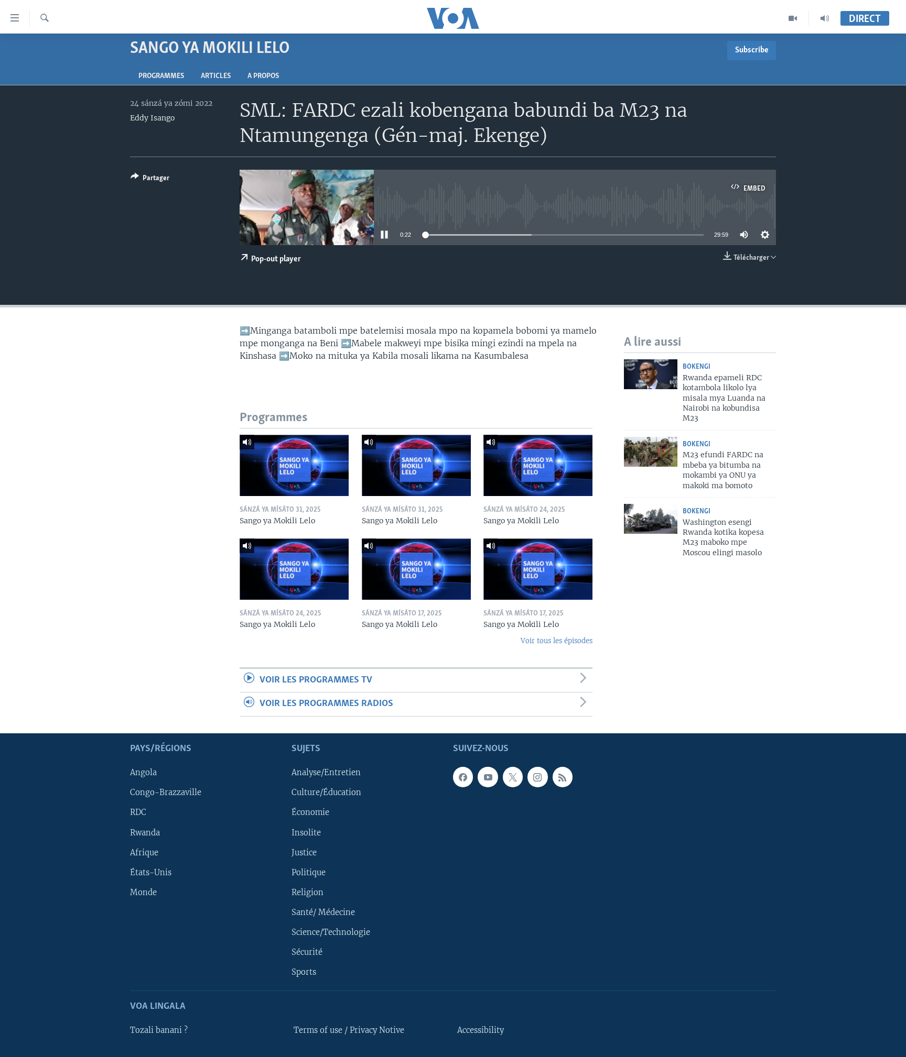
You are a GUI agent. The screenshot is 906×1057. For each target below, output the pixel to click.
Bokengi (696, 367)
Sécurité (307, 951)
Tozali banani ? (159, 1030)
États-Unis (150, 872)
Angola (143, 772)
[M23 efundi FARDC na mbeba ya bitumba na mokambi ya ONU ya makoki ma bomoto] (650, 452)
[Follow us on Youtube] (488, 777)
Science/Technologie (331, 932)
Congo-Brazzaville (165, 792)
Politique (309, 872)
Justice (304, 852)
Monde (143, 892)
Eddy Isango (152, 118)
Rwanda (145, 832)
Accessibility (480, 1030)
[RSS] (563, 777)
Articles (216, 76)
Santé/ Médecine (323, 912)
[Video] (793, 18)
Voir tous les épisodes (556, 640)
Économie (310, 812)
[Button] (150, 180)
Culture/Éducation (326, 792)
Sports (304, 971)
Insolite (306, 832)
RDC (138, 812)
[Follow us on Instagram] (537, 777)
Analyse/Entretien (326, 772)
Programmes (161, 76)
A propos (263, 76)
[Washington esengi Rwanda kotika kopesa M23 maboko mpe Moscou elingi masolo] (650, 519)
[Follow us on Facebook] (463, 777)
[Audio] (824, 18)
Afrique (144, 852)
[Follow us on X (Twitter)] (513, 777)
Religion (307, 892)
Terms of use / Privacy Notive (349, 1030)
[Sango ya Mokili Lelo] (294, 465)
